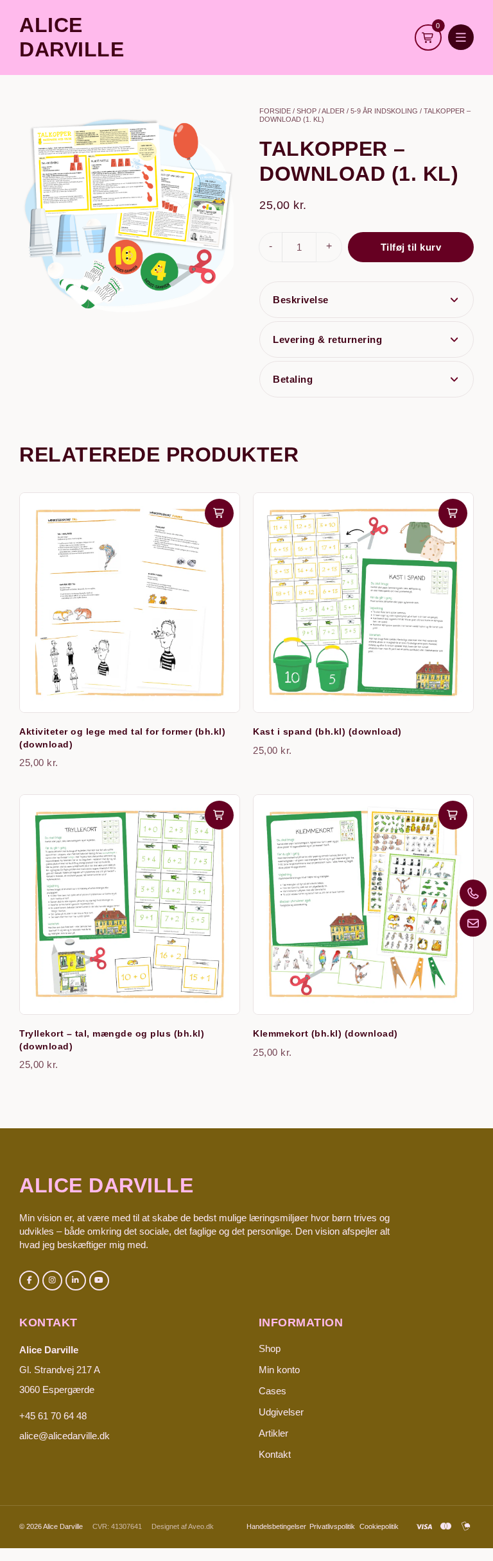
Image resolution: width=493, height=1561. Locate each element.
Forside (275, 111)
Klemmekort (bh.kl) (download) (325, 1033)
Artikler (273, 1433)
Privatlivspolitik (332, 1526)
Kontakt (275, 1454)
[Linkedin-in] (75, 1280)
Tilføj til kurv (411, 247)
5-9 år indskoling (384, 111)
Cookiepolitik (379, 1526)
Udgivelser (281, 1412)
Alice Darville (106, 1185)
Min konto (279, 1369)
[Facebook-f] (29, 1280)
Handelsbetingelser (276, 1526)
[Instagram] (52, 1280)
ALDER (333, 111)
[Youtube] (99, 1280)
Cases (272, 1390)
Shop (306, 111)
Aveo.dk (201, 1526)
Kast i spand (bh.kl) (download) (327, 731)
